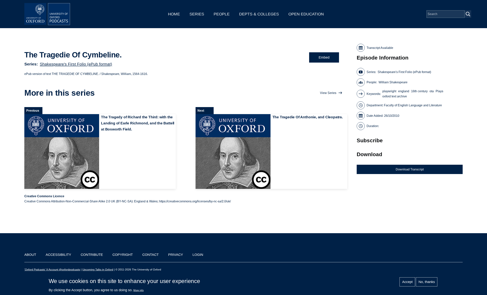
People (222, 14)
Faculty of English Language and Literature (413, 105)
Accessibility (58, 255)
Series (196, 14)
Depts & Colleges (259, 14)
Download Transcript (410, 169)
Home (174, 14)
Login (198, 255)
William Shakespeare (393, 82)
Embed (324, 57)
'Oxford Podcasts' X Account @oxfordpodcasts (52, 269)
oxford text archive (394, 96)
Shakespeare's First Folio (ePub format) (76, 64)
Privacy (175, 255)
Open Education (306, 14)
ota (432, 91)
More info (138, 290)
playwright (389, 91)
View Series (328, 93)
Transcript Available (380, 47)
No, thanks (427, 282)
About (30, 255)
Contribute (92, 255)
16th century (419, 91)
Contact (150, 255)
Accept (407, 282)
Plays (439, 91)
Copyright (122, 255)
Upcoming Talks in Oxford (97, 269)
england (403, 91)
